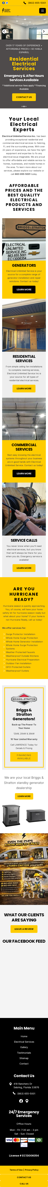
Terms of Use (16, 1170)
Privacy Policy (31, 1170)
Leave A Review (24, 929)
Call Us (24, 1183)
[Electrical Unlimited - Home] (20, 10)
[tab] (22, 106)
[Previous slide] (4, 31)
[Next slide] (44, 31)
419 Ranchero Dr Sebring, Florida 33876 (26, 1085)
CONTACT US (35, 87)
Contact (24, 1063)
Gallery (24, 1047)
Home (24, 1036)
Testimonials (24, 1052)
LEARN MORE (24, 289)
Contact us (25, 281)
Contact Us (24, 1177)
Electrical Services (24, 1041)
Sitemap (24, 1058)
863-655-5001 (22, 174)
